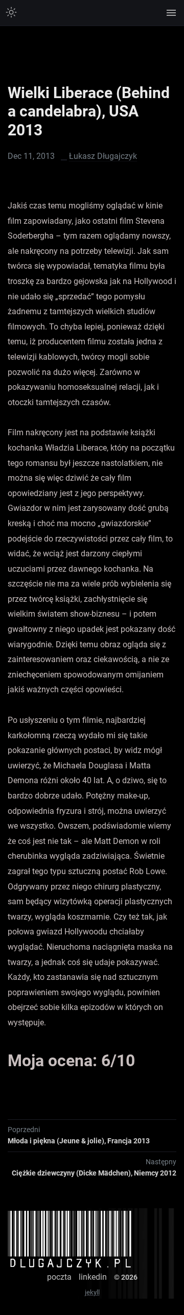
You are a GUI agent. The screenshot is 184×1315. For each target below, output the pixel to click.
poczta (59, 1277)
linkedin (93, 1277)
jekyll (92, 1292)
